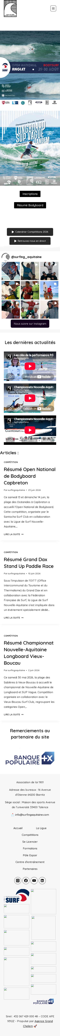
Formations (30, 848)
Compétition (11, 462)
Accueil (17, 828)
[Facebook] (25, 880)
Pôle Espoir (30, 855)
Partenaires (30, 868)
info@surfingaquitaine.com (32, 814)
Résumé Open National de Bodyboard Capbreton (30, 476)
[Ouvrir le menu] (53, 8)
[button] (11, 271)
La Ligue (41, 828)
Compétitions (30, 834)
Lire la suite (13, 534)
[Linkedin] (42, 880)
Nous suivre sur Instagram (30, 323)
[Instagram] (17, 880)
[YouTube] (34, 880)
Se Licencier (30, 841)
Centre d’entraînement (30, 862)
